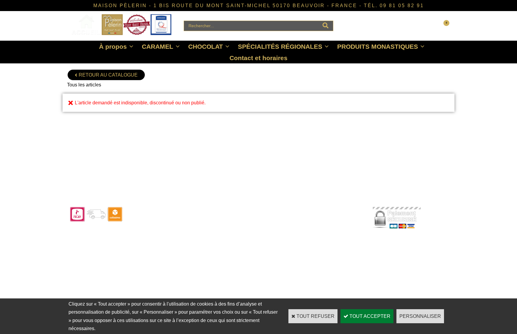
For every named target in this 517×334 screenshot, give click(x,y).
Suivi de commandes (242, 219)
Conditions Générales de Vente (327, 227)
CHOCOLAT (205, 46)
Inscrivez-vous (160, 243)
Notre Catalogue (161, 219)
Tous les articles (84, 84)
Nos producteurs (313, 219)
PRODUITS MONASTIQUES (377, 46)
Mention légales (312, 235)
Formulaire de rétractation (246, 243)
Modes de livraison (239, 227)
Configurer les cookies (319, 243)
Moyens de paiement (241, 235)
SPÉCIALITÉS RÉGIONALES (280, 46)
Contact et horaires (258, 57)
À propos (113, 46)
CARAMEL (157, 46)
